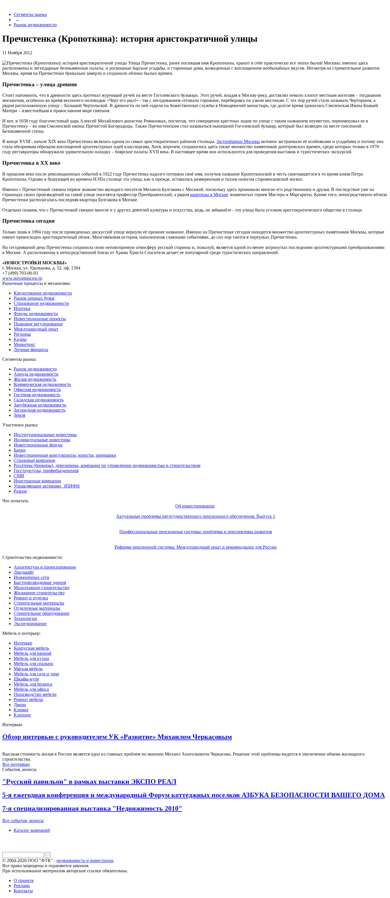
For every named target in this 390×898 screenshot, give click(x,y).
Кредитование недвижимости (43, 293)
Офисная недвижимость (37, 389)
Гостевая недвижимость (37, 394)
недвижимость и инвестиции (85, 860)
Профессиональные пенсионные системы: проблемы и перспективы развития (195, 531)
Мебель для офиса (31, 689)
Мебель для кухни (31, 658)
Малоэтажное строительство (41, 587)
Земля (19, 415)
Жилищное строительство (39, 592)
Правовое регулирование (38, 323)
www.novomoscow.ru (22, 278)
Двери (20, 704)
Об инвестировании (195, 506)
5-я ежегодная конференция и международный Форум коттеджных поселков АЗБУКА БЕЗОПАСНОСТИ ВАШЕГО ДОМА (193, 795)
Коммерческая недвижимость (42, 384)
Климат (21, 709)
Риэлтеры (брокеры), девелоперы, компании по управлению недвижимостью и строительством (107, 465)
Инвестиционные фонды (38, 444)
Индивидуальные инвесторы (42, 439)
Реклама (22, 885)
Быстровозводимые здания (40, 582)
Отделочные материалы (37, 608)
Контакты (23, 890)
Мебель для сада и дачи (36, 673)
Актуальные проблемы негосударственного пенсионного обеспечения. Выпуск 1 (195, 516)
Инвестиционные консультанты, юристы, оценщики (65, 455)
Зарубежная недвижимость (40, 404)
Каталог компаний (32, 830)
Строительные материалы (39, 603)
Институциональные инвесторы (45, 434)
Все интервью (16, 764)
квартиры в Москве (209, 194)
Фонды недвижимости (36, 313)
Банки (20, 450)
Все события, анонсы (23, 820)
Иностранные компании (37, 480)
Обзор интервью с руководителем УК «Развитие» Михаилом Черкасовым (117, 736)
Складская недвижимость (39, 399)
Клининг (22, 714)
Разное (20, 491)
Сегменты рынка (30, 14)
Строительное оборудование (41, 613)
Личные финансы (31, 349)
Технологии (25, 618)
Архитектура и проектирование (45, 567)
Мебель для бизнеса (33, 684)
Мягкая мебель (28, 668)
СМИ (19, 475)
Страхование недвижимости (41, 303)
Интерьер (23, 643)
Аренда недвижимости (36, 374)
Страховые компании (34, 460)
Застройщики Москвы (238, 141)
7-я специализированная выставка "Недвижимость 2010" (92, 808)
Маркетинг (24, 344)
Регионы (22, 334)
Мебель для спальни (33, 663)
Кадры (20, 339)
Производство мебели (35, 694)
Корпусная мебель (31, 648)
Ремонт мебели (28, 699)
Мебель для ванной (32, 653)
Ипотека (22, 308)
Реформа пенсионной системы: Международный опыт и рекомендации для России (195, 547)
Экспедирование (30, 623)
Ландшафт (24, 572)
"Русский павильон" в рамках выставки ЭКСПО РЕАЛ (89, 781)
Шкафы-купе (26, 678)
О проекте (24, 880)
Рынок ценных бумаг (34, 298)
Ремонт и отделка (31, 597)
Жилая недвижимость (35, 379)
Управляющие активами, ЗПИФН (47, 486)
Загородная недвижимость (39, 410)
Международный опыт (36, 329)
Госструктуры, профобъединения (46, 470)
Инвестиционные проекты (40, 318)
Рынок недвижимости (35, 24)
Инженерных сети (31, 577)
